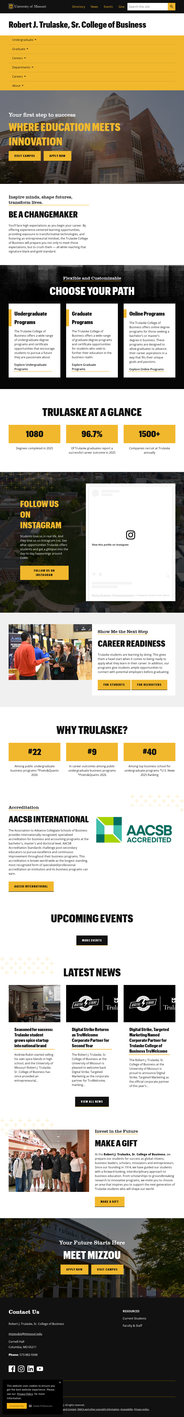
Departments (23, 67)
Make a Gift (110, 1201)
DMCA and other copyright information (98, 1409)
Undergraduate (25, 39)
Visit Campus (107, 1269)
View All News (92, 1101)
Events (108, 7)
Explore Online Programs (146, 369)
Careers (19, 76)
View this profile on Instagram (110, 544)
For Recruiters (149, 684)
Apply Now (74, 1269)
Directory (78, 7)
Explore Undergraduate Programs (30, 367)
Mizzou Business (101, 595)
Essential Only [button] (17, 1405)
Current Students (134, 1318)
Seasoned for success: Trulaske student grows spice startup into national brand (33, 1037)
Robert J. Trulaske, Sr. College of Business (77, 24)
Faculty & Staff (132, 1326)
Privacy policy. (141, 1409)
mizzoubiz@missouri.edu (25, 1334)
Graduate (20, 49)
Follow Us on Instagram (44, 573)
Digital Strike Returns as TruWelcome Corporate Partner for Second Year (90, 1037)
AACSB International (31, 886)
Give (122, 7)
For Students (114, 684)
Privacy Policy (25, 1394)
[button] (40, 1406)
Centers (19, 58)
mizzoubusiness (124, 595)
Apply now (57, 155)
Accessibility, (127, 1409)
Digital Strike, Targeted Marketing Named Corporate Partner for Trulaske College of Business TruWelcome (149, 1040)
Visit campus (24, 155)
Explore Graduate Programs (84, 367)
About (18, 85)
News (94, 7)
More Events (92, 940)
